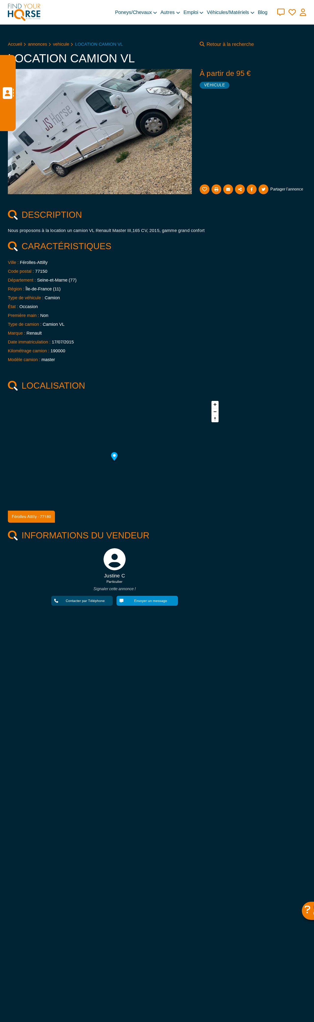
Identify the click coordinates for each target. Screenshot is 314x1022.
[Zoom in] (215, 404)
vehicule (61, 44)
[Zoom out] (215, 411)
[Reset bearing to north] (215, 418)
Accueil (15, 44)
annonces (37, 44)
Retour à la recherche (230, 44)
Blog (262, 12)
